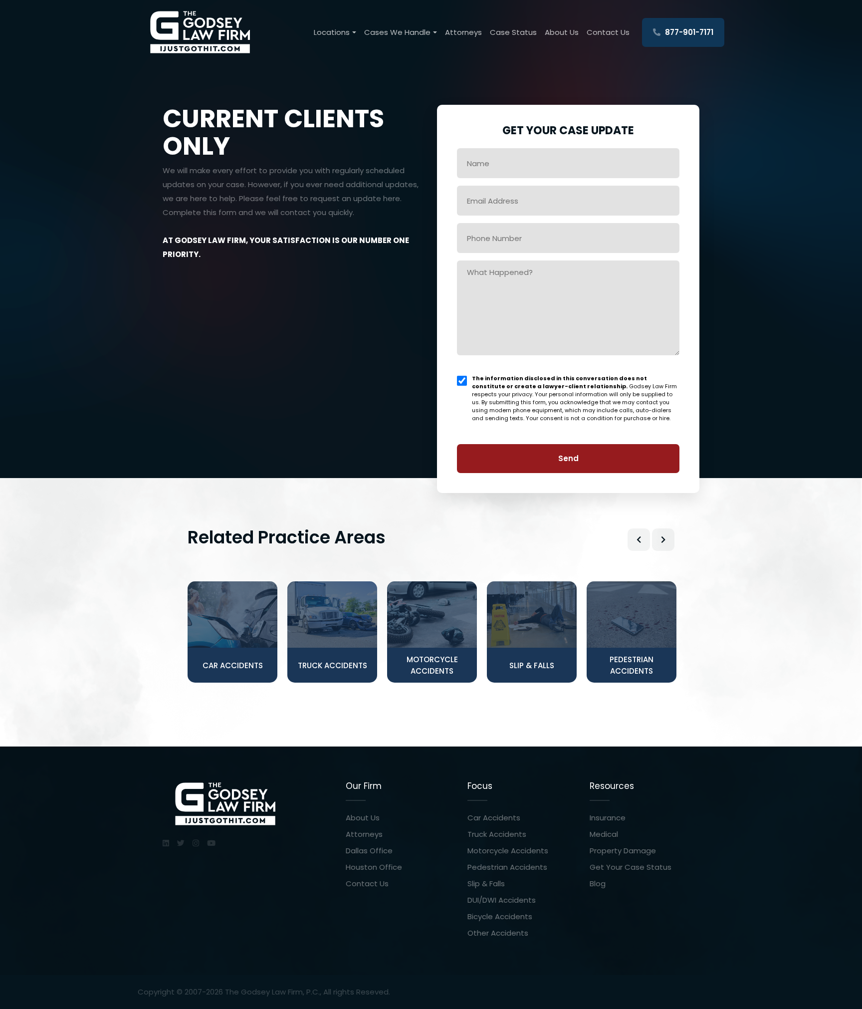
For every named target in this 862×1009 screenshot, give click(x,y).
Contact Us (608, 32)
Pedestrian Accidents (507, 867)
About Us (562, 32)
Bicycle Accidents (499, 916)
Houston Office (374, 867)
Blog (598, 883)
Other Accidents (497, 933)
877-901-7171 (688, 32)
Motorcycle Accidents (507, 850)
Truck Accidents (496, 834)
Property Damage (623, 850)
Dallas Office (369, 850)
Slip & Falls (486, 883)
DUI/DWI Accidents (501, 900)
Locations (332, 32)
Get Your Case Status (630, 867)
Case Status (513, 32)
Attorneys (463, 32)
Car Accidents (493, 817)
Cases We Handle (397, 32)
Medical (604, 834)
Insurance (608, 817)
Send (568, 458)
